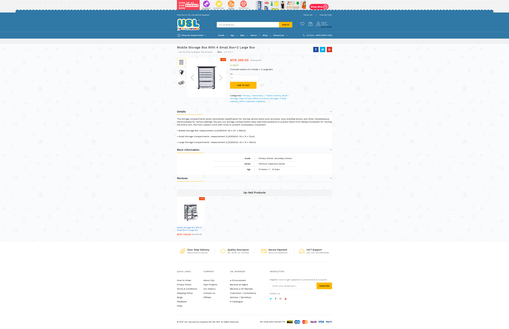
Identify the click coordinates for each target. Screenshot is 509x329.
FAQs (179, 306)
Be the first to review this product (196, 52)
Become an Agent (239, 284)
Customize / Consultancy (243, 293)
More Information (188, 149)
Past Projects (210, 284)
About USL (209, 280)
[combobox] (248, 24)
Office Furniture (260, 98)
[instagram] (280, 299)
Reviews (182, 178)
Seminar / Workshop (240, 297)
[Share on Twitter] (322, 49)
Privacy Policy (184, 284)
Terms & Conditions (187, 289)
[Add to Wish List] (262, 85)
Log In (324, 23)
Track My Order (325, 15)
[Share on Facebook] (316, 49)
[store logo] (188, 25)
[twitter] (271, 299)
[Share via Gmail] (329, 49)
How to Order (184, 280)
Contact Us (209, 293)
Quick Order (326, 27)
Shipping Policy (185, 293)
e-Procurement (238, 280)
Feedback (182, 301)
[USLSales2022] (254, 6)
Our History (209, 289)
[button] (192, 77)
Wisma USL (308, 15)
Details (181, 111)
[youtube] (286, 299)
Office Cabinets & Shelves (252, 101)
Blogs (180, 297)
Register (324, 25)
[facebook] (275, 299)
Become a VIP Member (241, 289)
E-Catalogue (236, 301)
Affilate (207, 297)
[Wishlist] (302, 24)
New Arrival (245, 98)
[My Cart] (310, 24)
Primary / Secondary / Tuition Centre (261, 95)
